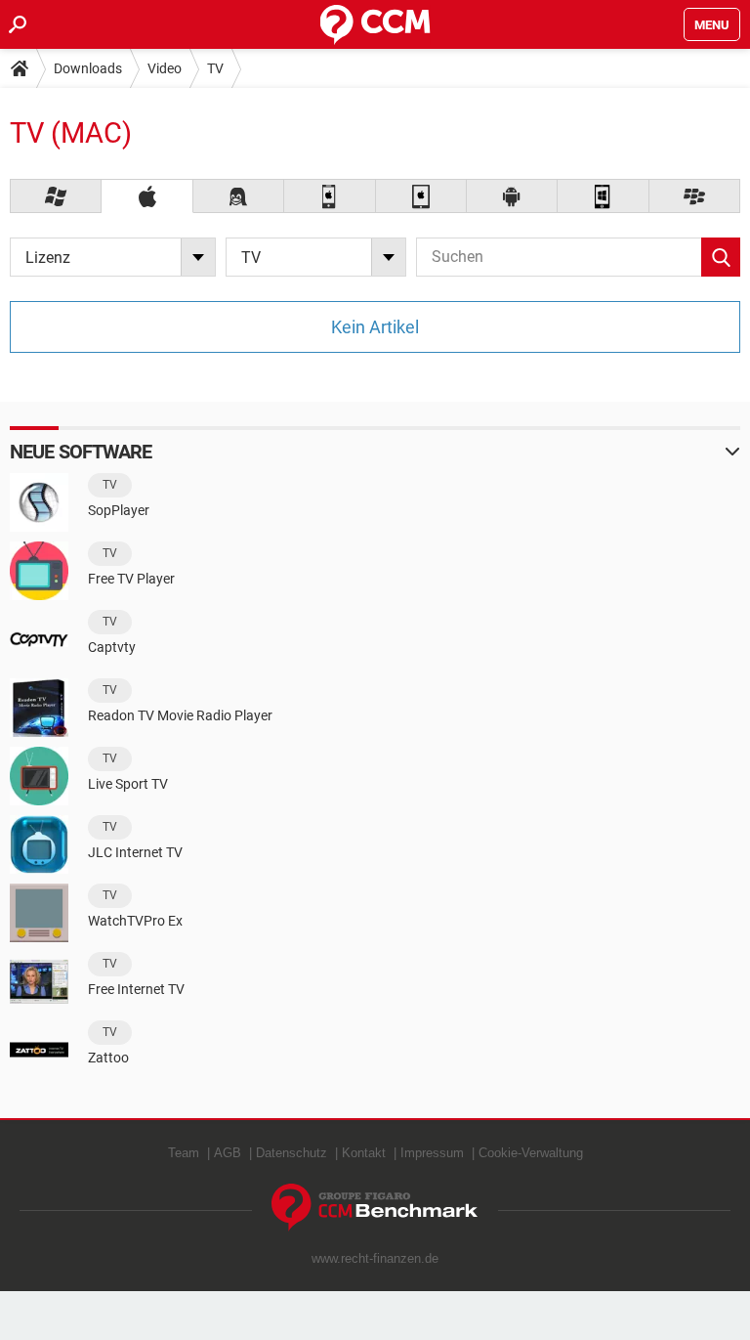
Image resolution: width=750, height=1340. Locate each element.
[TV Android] (512, 196)
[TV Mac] (147, 196)
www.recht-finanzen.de (375, 1258)
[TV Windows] (56, 196)
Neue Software (80, 451)
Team (183, 1152)
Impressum (432, 1152)
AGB (227, 1152)
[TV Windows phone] (603, 196)
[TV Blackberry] (694, 196)
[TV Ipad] (421, 196)
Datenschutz (291, 1152)
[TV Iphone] (329, 196)
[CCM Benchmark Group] (375, 1208)
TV (215, 68)
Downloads (88, 68)
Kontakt (364, 1152)
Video (164, 68)
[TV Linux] (238, 196)
